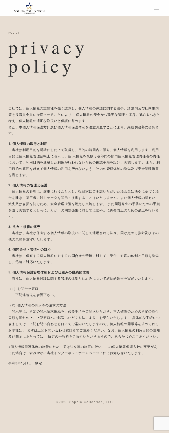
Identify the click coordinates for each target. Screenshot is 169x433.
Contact (84, 423)
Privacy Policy (115, 423)
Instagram (48, 423)
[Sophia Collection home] (29, 8)
